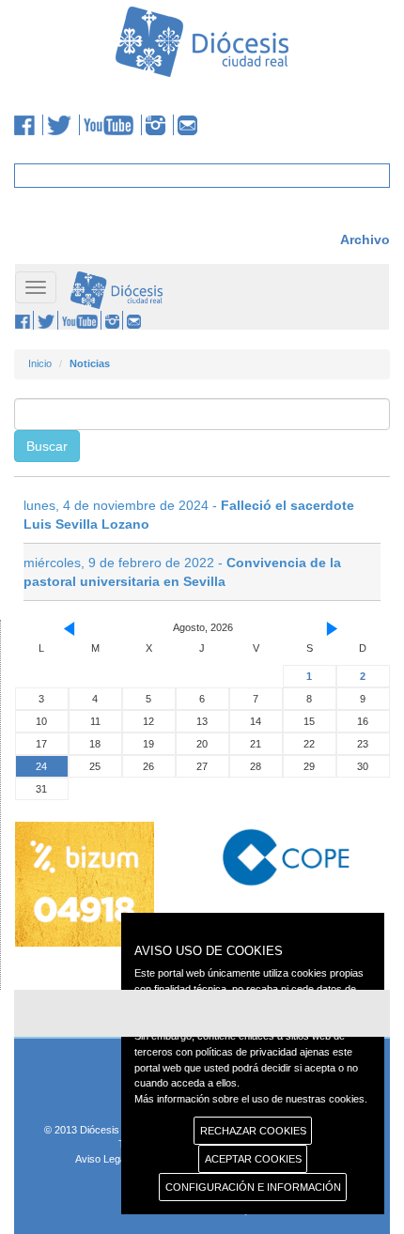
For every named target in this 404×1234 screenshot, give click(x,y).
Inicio (40, 363)
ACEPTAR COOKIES (253, 1159)
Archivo (365, 239)
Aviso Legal (101, 1159)
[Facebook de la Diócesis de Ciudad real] (28, 125)
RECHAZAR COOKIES (253, 1130)
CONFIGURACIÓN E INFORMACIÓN (253, 1187)
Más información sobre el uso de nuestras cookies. (250, 1098)
